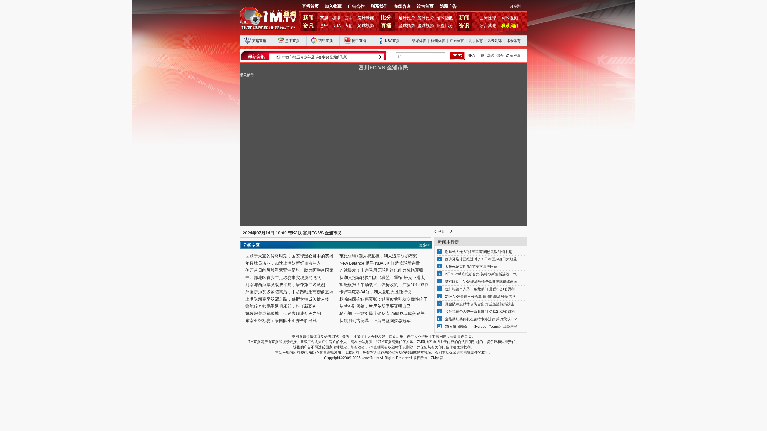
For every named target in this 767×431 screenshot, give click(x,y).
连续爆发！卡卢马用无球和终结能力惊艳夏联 (381, 270)
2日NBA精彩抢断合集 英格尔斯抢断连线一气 (481, 274)
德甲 (336, 18)
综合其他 (487, 25)
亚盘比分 (444, 25)
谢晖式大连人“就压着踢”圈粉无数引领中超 (478, 252)
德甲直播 (359, 41)
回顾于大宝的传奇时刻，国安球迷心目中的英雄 (289, 256)
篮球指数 (406, 25)
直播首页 (310, 6)
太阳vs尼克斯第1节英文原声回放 (471, 267)
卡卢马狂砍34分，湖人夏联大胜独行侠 (375, 291)
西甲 (349, 18)
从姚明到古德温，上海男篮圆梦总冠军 (375, 320)
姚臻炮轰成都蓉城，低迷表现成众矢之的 (283, 313)
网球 (490, 56)
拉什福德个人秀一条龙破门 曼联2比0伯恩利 (480, 289)
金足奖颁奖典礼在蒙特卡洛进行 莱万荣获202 (481, 319)
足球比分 (406, 18)
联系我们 (379, 6)
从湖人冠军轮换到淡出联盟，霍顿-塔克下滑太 (382, 277)
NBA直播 (392, 41)
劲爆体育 (419, 41)
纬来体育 (513, 41)
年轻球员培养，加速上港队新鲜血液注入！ (285, 263)
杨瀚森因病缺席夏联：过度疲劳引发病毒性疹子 (383, 299)
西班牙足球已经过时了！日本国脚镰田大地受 (481, 259)
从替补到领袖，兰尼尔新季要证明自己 (375, 306)
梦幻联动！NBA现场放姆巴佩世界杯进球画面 (481, 282)
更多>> (425, 245)
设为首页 (425, 6)
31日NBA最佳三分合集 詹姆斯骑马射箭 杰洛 (480, 297)
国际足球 (487, 18)
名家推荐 (513, 56)
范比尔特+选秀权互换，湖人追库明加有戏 (378, 256)
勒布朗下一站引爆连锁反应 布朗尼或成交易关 (382, 313)
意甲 (324, 25)
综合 (500, 56)
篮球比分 (425, 18)
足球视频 (365, 25)
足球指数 (444, 18)
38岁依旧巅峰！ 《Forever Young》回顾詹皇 (481, 326)
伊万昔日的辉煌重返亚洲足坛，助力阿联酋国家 (289, 270)
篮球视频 (425, 25)
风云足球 (494, 41)
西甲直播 (325, 41)
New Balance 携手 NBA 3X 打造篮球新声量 (379, 263)
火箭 (349, 25)
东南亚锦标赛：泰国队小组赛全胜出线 (281, 320)
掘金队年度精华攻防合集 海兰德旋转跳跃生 (479, 304)
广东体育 (457, 41)
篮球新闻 (365, 18)
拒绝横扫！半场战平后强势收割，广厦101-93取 (383, 284)
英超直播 (259, 41)
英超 (324, 18)
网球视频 (509, 18)
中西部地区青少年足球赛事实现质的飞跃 (314, 57)
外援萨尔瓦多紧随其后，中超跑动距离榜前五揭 (289, 291)
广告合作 (356, 6)
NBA (336, 25)
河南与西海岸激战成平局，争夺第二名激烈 (285, 284)
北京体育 (476, 41)
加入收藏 (333, 6)
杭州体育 (438, 41)
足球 (480, 56)
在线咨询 (402, 6)
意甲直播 (292, 41)
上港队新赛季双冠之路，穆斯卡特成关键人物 (287, 299)
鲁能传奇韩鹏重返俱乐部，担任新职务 (281, 306)
